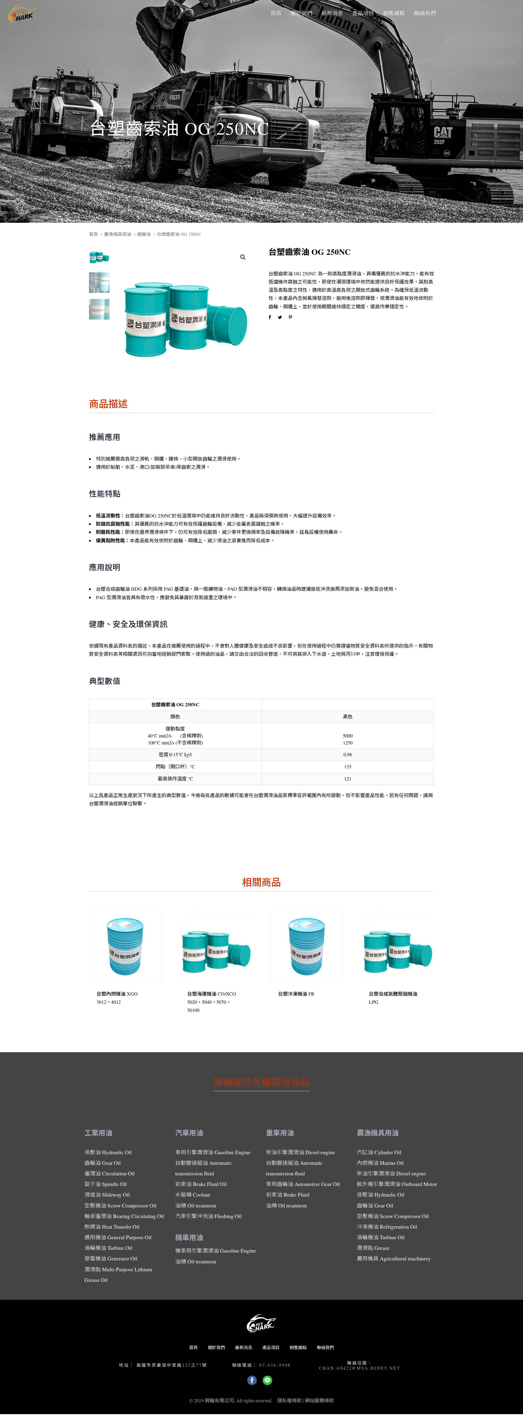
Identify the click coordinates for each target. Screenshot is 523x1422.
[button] (243, 257)
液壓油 (108, 1152)
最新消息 (243, 1347)
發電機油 (110, 1258)
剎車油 (201, 1183)
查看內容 (110, 1010)
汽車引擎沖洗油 (208, 1216)
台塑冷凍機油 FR (296, 993)
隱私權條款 (289, 1400)
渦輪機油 (108, 1247)
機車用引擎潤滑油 (215, 1250)
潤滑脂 (118, 1274)
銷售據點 (298, 1347)
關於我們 (216, 1347)
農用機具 (394, 1258)
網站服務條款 (319, 1400)
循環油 (109, 1173)
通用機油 (118, 1237)
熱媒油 (112, 1226)
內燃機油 (380, 1162)
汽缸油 (379, 1152)
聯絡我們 (325, 1347)
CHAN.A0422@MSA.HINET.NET (359, 1368)
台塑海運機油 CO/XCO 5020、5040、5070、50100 (211, 1001)
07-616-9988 (275, 1365)
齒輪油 (144, 234)
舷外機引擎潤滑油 (397, 1183)
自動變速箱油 (203, 1168)
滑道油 (107, 1194)
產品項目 (270, 1347)
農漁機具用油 (117, 234)
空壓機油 (120, 1205)
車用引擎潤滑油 (213, 1152)
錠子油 (105, 1183)
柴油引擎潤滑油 (300, 1152)
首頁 (93, 234)
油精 (195, 1205)
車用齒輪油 (303, 1183)
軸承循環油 (124, 1216)
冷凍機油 (387, 1226)
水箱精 (192, 1194)
